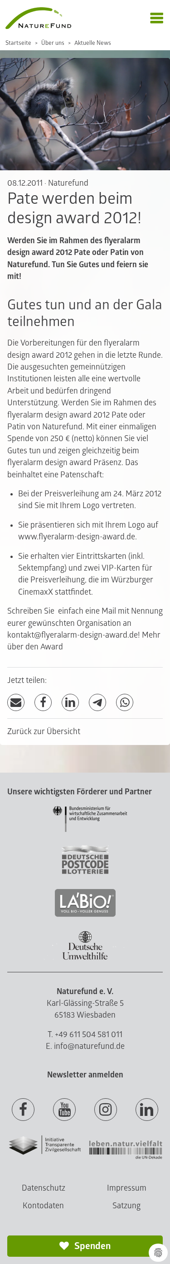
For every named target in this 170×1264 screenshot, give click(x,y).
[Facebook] (43, 702)
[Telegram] (97, 702)
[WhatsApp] (124, 702)
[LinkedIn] (70, 702)
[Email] (15, 702)
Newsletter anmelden (85, 1075)
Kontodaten (43, 1206)
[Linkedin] (147, 1110)
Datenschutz (43, 1188)
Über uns (52, 43)
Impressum (126, 1188)
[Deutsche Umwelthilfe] (85, 958)
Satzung (126, 1206)
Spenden (92, 1246)
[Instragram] (105, 1110)
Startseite (18, 43)
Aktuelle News (92, 43)
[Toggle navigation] (156, 18)
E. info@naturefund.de (85, 1046)
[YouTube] (64, 1110)
